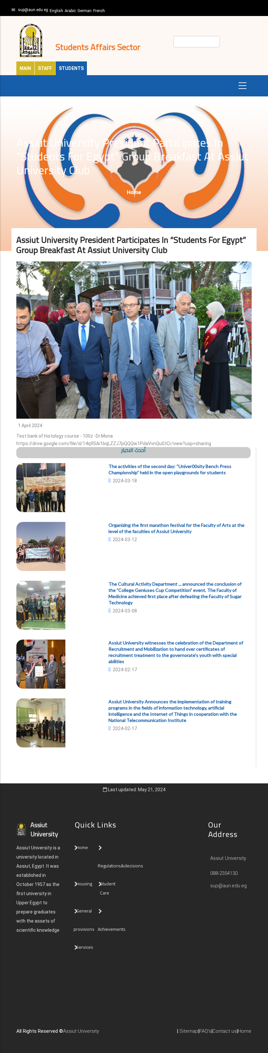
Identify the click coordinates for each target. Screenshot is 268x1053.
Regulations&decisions (121, 865)
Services (84, 947)
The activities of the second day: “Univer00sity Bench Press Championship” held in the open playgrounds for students (170, 469)
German (84, 10)
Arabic (70, 10)
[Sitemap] (128, 1034)
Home (134, 192)
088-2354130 (224, 873)
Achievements (112, 929)
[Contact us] (115, 1034)
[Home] (109, 1034)
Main (25, 68)
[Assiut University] (102, 1034)
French (99, 10)
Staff (45, 68)
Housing (84, 883)
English (56, 10)
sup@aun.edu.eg (33, 10)
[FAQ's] (122, 1034)
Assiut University (227, 858)
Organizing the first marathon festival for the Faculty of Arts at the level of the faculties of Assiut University (176, 528)
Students (71, 68)
